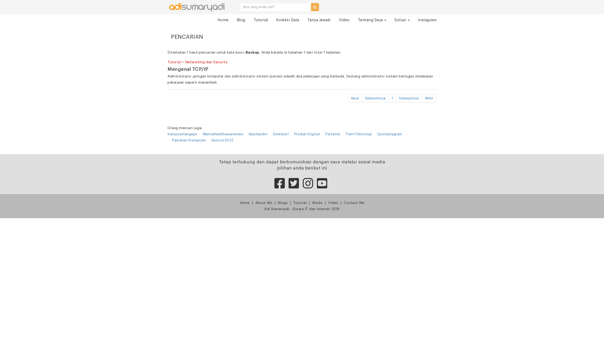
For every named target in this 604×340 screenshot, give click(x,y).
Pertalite (332, 134)
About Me (263, 203)
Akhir (429, 98)
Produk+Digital (307, 134)
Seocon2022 (222, 140)
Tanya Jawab (319, 20)
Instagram (427, 20)
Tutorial (261, 20)
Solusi (400, 20)
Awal (355, 98)
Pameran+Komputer (189, 140)
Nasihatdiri (258, 134)
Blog (241, 20)
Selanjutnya (409, 98)
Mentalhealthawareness (223, 134)
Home (223, 20)
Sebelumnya (375, 98)
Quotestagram (389, 134)
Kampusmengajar (182, 134)
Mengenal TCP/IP (188, 69)
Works (317, 203)
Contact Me (354, 203)
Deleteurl (281, 134)
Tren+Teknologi (358, 134)
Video (344, 20)
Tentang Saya (371, 20)
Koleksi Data (287, 20)
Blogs (283, 203)
